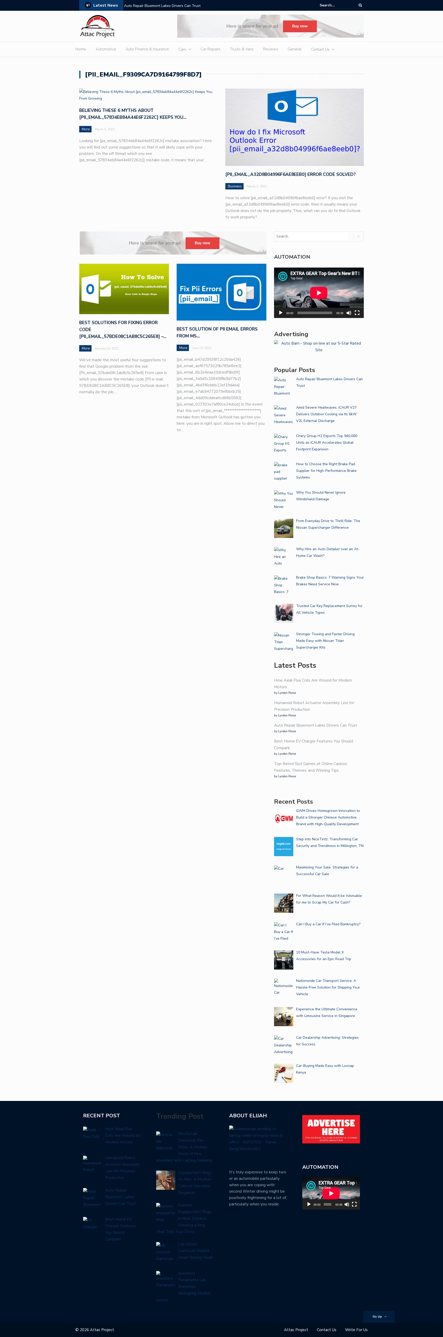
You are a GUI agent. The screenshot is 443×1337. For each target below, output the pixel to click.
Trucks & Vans (242, 49)
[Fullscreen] (357, 312)
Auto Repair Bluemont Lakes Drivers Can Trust (162, 5)
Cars (182, 49)
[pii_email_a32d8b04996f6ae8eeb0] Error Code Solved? (290, 174)
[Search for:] (335, 5)
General (294, 49)
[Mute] (348, 312)
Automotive (106, 49)
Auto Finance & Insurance (147, 49)
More (86, 129)
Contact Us (320, 49)
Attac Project (296, 1329)
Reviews (270, 49)
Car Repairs (210, 49)
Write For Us (356, 1329)
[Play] (280, 312)
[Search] (360, 5)
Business (235, 186)
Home (80, 49)
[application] (319, 293)
